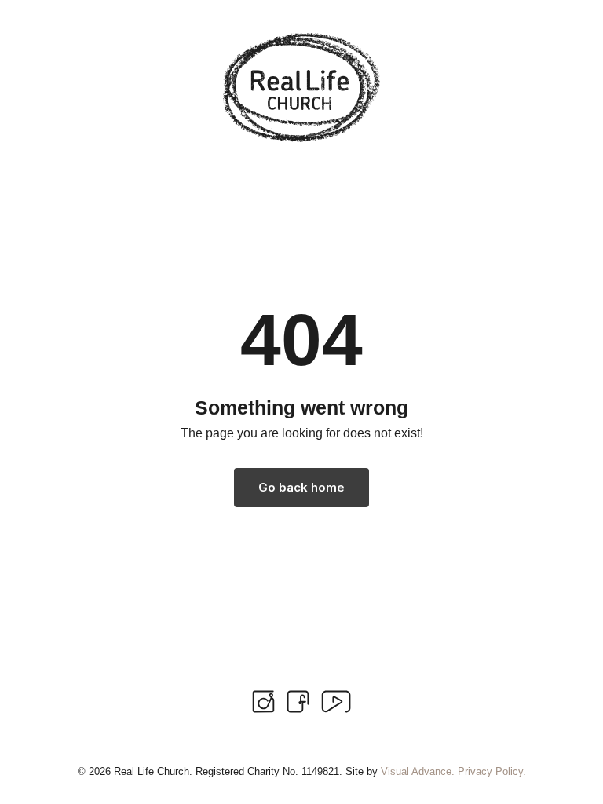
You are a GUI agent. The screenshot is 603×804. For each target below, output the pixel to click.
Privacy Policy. (492, 771)
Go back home (301, 487)
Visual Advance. (418, 771)
